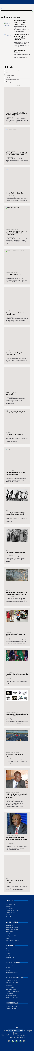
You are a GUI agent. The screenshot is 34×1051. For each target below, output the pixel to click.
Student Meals (10, 987)
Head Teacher (9, 925)
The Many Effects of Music (14, 434)
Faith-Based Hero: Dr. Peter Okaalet (14, 881)
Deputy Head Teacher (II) (13, 929)
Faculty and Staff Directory (13, 936)
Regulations (9, 985)
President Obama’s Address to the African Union (17, 675)
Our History (9, 906)
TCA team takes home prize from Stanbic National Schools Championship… (16, 233)
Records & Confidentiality (13, 991)
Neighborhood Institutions (13, 998)
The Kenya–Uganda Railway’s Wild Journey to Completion (15, 513)
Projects (8, 914)
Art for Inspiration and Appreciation (13, 394)
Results (8, 955)
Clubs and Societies (11, 1008)
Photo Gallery (9, 908)
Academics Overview (12, 957)
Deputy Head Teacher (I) (12, 927)
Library (8, 953)
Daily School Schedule (12, 983)
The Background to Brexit (14, 274)
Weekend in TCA (10, 904)
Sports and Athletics (11, 1006)
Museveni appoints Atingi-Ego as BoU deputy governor (20, 22)
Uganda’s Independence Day (15, 553)
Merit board (9, 951)
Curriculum (9, 948)
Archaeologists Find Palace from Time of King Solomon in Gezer (16, 593)
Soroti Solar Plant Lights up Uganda (15, 755)
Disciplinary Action (11, 989)
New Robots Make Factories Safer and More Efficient (17, 715)
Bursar (7, 938)
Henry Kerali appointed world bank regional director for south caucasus (16, 839)
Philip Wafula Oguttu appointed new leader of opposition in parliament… (16, 795)
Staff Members (10, 934)
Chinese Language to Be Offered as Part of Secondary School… (16, 154)
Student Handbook (11, 995)
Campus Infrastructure (12, 910)
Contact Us (9, 917)
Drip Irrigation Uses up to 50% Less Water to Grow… (15, 473)
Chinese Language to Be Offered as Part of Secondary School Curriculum (21, 37)
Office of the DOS (11, 931)
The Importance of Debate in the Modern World (16, 314)
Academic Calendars (11, 980)
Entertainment (9, 993)
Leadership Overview (12, 966)
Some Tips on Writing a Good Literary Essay (15, 353)
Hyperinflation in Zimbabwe (19, 51)
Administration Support (12, 940)
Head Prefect (9, 968)
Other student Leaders (12, 972)
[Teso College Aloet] (17, 1028)
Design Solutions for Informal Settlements (15, 635)
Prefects (8, 970)
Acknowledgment (11, 912)
